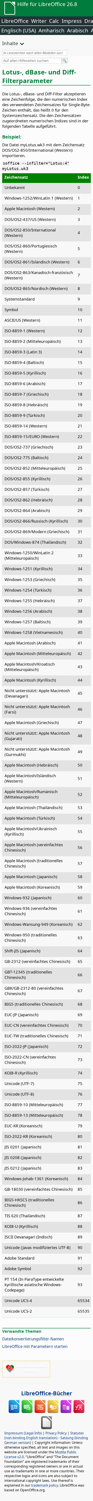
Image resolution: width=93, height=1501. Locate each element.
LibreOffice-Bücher (46, 1393)
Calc (54, 20)
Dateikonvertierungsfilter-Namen (33, 1338)
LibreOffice (15, 20)
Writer (38, 20)
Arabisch (77, 30)
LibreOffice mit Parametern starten (34, 1346)
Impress (72, 20)
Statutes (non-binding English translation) (44, 1435)
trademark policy (44, 1485)
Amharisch (51, 30)
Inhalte (10, 43)
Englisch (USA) (18, 30)
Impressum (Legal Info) (23, 1433)
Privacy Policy (56, 1433)
